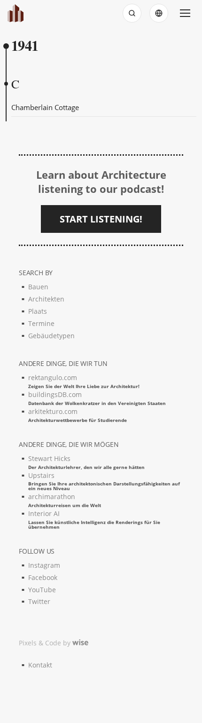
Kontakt (40, 664)
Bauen (38, 286)
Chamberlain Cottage (45, 107)
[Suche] (132, 13)
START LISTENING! (101, 219)
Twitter (39, 601)
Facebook (42, 577)
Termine (41, 323)
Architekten (46, 298)
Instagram (44, 565)
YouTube (42, 589)
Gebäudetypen (51, 335)
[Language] (158, 13)
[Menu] (185, 13)
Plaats (37, 311)
